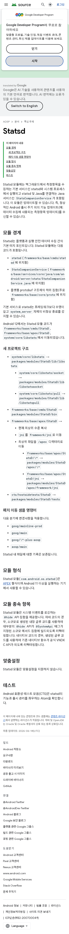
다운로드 (8, 761)
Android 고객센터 (13, 855)
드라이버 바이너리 (13, 780)
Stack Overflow (12, 885)
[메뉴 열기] (6, 4)
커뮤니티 (28, 905)
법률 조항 (41, 905)
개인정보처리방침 (15, 911)
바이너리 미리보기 (13, 767)
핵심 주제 (29, 121)
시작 (35, 61)
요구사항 (8, 755)
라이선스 (56, 905)
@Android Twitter (13, 802)
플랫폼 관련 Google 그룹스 (18, 826)
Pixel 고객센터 (11, 861)
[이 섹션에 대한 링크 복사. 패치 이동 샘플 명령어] (40, 510)
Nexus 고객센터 (12, 867)
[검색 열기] (43, 4)
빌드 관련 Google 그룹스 (17, 832)
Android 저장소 (12, 749)
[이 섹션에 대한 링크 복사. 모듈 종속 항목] (34, 604)
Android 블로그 (12, 814)
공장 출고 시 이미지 (14, 773)
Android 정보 (11, 905)
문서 (17, 121)
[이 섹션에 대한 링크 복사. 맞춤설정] (24, 661)
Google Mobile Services (17, 879)
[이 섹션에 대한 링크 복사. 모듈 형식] (25, 571)
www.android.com (14, 873)
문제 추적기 (9, 891)
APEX (7, 584)
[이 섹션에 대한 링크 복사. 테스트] (19, 686)
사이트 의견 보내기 (40, 911)
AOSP (6, 121)
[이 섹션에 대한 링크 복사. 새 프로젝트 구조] (32, 349)
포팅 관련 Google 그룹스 (17, 839)
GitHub (7, 786)
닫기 (35, 49)
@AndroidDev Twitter (16, 808)
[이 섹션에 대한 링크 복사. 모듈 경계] (25, 233)
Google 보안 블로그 (14, 820)
